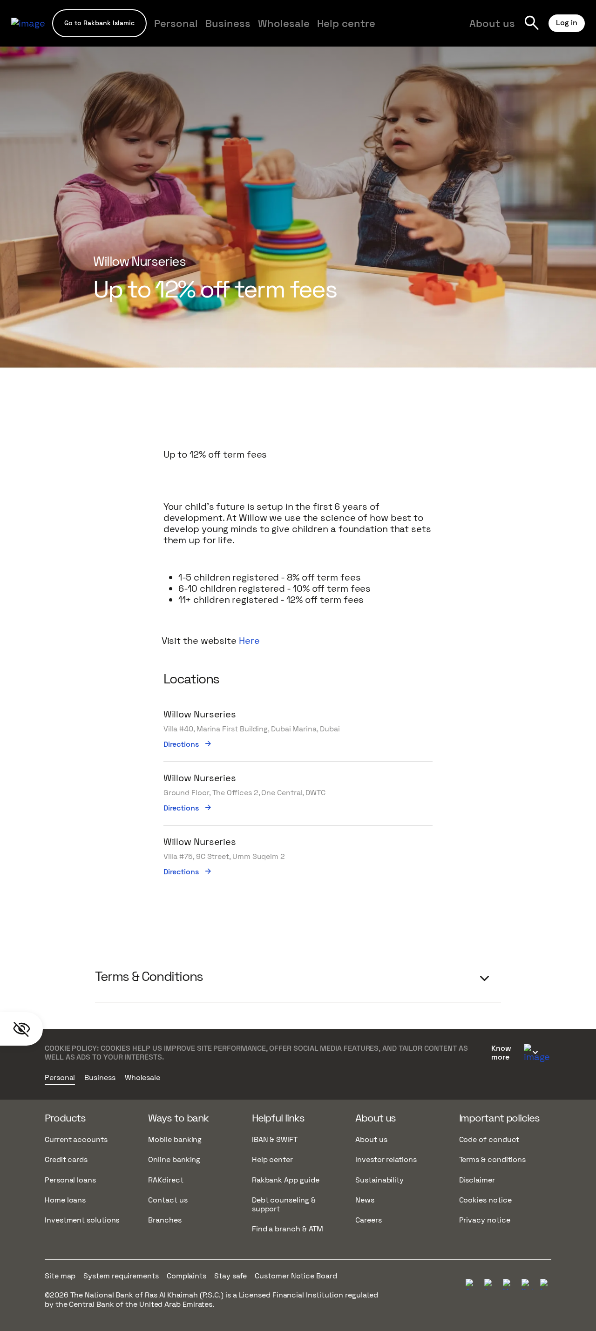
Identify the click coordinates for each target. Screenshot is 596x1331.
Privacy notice (484, 1220)
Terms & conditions (492, 1159)
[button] (99, 23)
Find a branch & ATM (287, 1229)
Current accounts (76, 1139)
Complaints (186, 1276)
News (364, 1200)
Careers (368, 1220)
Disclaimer (477, 1180)
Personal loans (70, 1180)
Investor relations (386, 1159)
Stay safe (230, 1276)
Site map (60, 1276)
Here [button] (249, 641)
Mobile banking (175, 1139)
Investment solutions (82, 1220)
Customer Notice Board (296, 1276)
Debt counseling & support (284, 1204)
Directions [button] (188, 744)
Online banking (174, 1159)
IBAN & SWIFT (275, 1139)
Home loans (65, 1200)
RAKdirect (165, 1180)
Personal (176, 23)
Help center (272, 1159)
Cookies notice (485, 1200)
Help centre (346, 23)
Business (228, 23)
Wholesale (284, 23)
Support (251, 28)
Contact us (167, 1200)
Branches (164, 1220)
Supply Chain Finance (390, 28)
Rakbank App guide (285, 1180)
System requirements (120, 1276)
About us (492, 23)
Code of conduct (489, 1139)
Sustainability (379, 1180)
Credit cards (66, 1159)
